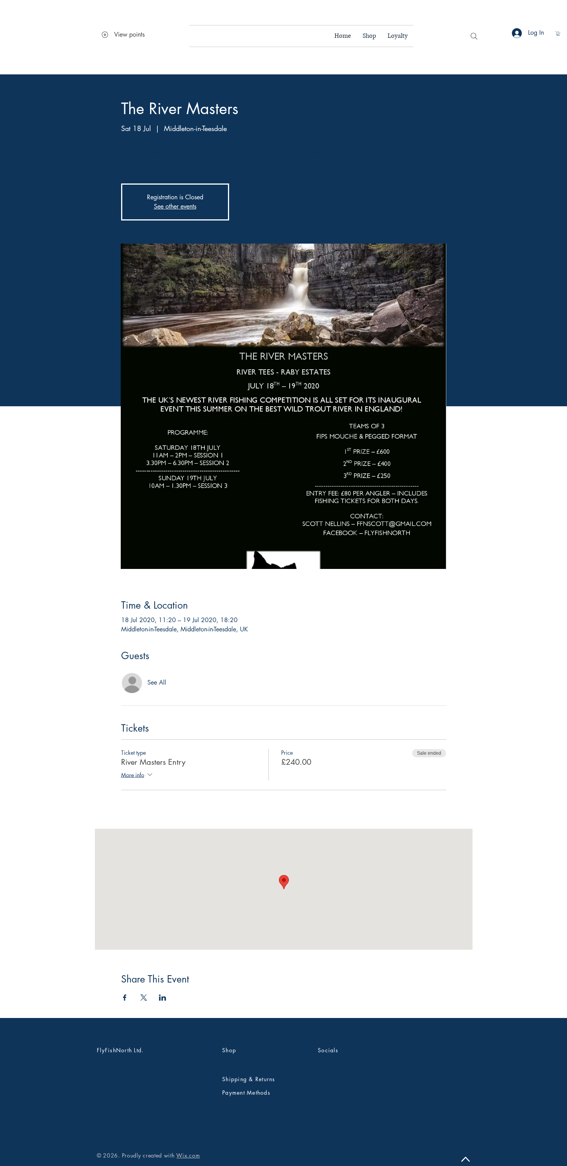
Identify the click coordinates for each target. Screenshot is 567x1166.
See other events (175, 206)
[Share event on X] (143, 997)
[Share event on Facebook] (124, 997)
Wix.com (188, 1155)
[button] (558, 33)
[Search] (474, 36)
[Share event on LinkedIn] (162, 997)
